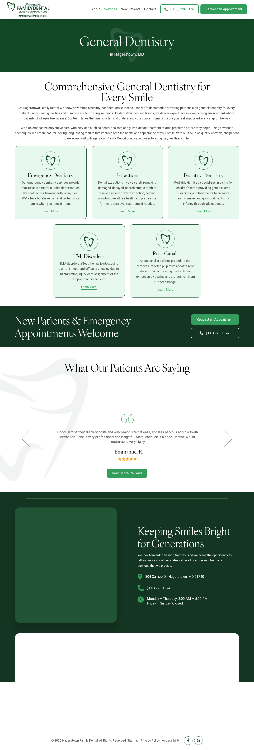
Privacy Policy (150, 740)
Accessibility (171, 740)
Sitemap (133, 740)
